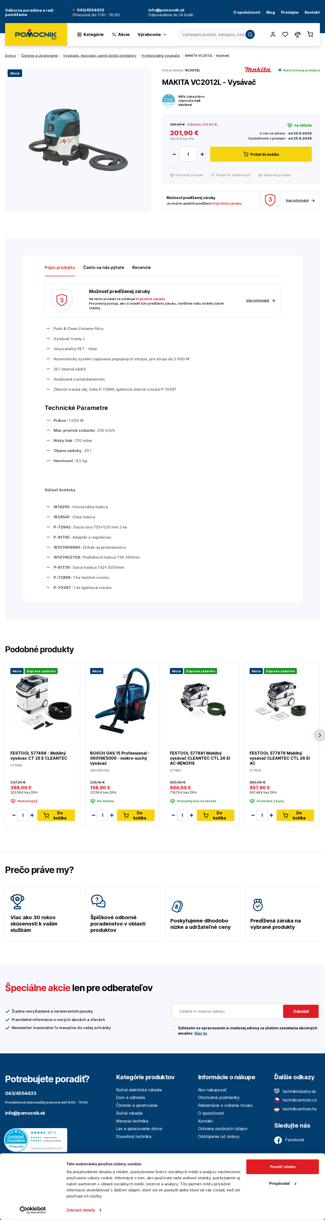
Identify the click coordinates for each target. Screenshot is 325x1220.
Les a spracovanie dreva (139, 1128)
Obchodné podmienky (219, 1097)
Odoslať (301, 1011)
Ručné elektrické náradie (139, 1089)
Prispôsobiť (279, 1183)
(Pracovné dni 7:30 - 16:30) (96, 15)
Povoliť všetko (283, 1167)
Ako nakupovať (212, 1089)
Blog (270, 12)
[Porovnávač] (297, 34)
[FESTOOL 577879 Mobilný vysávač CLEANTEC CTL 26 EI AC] (282, 700)
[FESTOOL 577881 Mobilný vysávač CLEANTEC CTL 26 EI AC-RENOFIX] (202, 700)
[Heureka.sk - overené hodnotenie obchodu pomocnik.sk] (37, 1140)
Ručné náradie (129, 1113)
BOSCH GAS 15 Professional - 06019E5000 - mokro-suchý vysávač (120, 758)
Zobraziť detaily (81, 1210)
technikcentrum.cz (299, 1100)
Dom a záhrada (130, 1097)
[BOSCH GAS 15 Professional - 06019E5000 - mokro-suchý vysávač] (122, 700)
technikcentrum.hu (299, 1108)
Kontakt (312, 12)
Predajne (290, 12)
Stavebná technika (133, 1136)
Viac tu (200, 1033)
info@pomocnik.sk (25, 1113)
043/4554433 (90, 10)
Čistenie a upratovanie (137, 1105)
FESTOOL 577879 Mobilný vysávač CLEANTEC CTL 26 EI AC (280, 758)
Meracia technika (132, 1121)
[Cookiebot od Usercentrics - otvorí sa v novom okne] (33, 1210)
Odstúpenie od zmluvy (219, 1136)
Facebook (294, 1139)
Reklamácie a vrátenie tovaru (225, 1105)
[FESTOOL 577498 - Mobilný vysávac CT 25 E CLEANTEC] (42, 700)
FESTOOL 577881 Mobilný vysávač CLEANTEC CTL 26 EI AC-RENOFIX (200, 758)
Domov (10, 55)
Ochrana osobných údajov (223, 1128)
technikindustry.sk (298, 1091)
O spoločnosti (246, 12)
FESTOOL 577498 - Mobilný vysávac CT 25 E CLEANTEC (38, 756)
